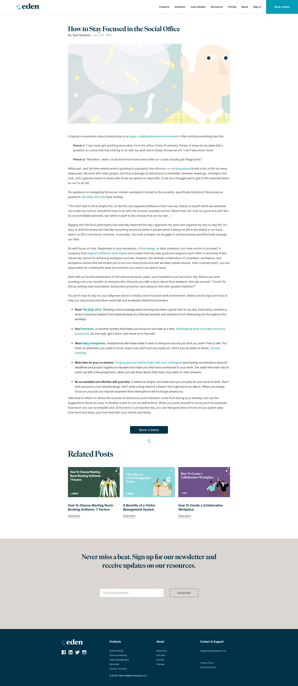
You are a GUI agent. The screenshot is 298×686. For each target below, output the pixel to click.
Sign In (257, 7)
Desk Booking (116, 650)
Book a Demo (149, 430)
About (244, 7)
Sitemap (160, 664)
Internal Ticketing (118, 668)
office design (146, 248)
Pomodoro (87, 329)
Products (164, 7)
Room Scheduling (118, 655)
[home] (27, 7)
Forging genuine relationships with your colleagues (148, 362)
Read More (74, 516)
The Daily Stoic (91, 197)
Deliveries (114, 664)
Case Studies (198, 7)
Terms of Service (208, 667)
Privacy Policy (207, 662)
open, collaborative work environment (154, 136)
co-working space (178, 168)
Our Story (161, 655)
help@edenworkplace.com (213, 650)
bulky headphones (94, 343)
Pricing (232, 7)
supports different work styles (106, 253)
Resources (217, 7)
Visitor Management (119, 659)
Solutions (180, 7)
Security (160, 659)
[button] (164, 7)
